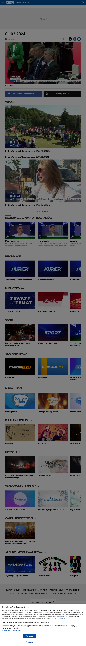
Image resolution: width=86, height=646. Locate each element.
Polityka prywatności (58, 619)
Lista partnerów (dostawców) (11, 631)
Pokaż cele (29, 642)
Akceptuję (29, 636)
